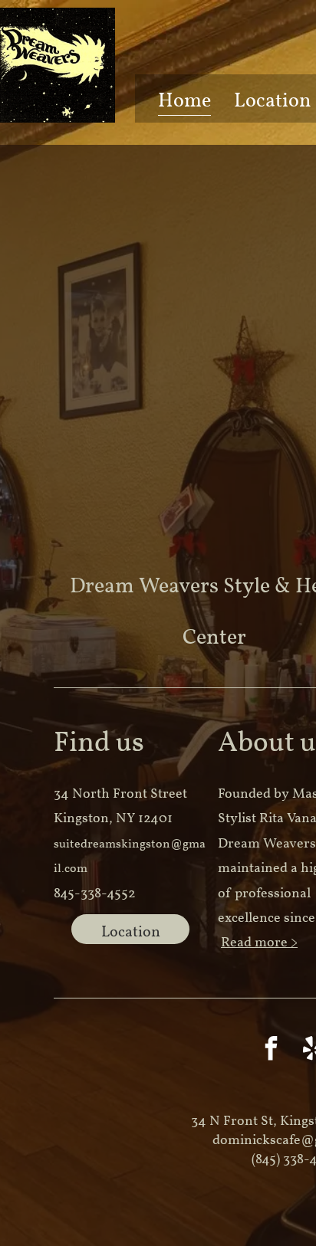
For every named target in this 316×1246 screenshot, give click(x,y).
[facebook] (271, 1050)
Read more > (259, 943)
